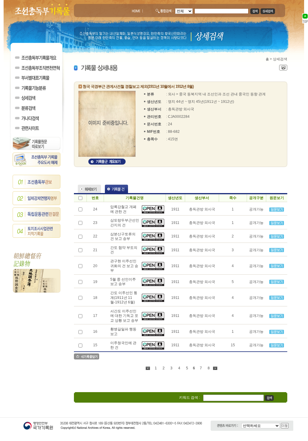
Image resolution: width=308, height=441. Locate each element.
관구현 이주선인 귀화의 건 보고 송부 (124, 266)
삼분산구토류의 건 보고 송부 (123, 236)
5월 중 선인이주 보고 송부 (123, 281)
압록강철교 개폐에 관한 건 (123, 209)
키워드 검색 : (189, 397)
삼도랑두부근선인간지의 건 (124, 222)
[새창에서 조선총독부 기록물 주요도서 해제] (37, 165)
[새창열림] (153, 212)
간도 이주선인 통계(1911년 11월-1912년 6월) (123, 297)
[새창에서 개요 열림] (107, 163)
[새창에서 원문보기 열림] (276, 210)
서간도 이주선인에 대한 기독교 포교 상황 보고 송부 (124, 316)
